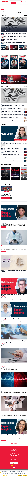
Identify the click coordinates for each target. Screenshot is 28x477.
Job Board (14, 451)
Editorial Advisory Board (14, 450)
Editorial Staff (14, 449)
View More (26, 9)
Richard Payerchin (3, 149)
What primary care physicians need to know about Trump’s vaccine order (21, 12)
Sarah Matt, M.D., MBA (3, 152)
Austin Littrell (2, 155)
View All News (13, 443)
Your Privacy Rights (5, 475)
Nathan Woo (3, 222)
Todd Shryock (2, 109)
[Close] (27, 471)
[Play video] (14, 134)
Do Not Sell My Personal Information (14, 454)
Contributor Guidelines (14, 452)
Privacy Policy (14, 453)
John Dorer (3, 296)
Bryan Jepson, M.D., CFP (3, 158)
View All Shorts (25, 53)
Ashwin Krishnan (4, 319)
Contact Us (14, 448)
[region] (14, 473)
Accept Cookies (20, 475)
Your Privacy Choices (14, 455)
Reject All (25, 475)
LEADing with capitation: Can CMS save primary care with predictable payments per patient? (7, 12)
